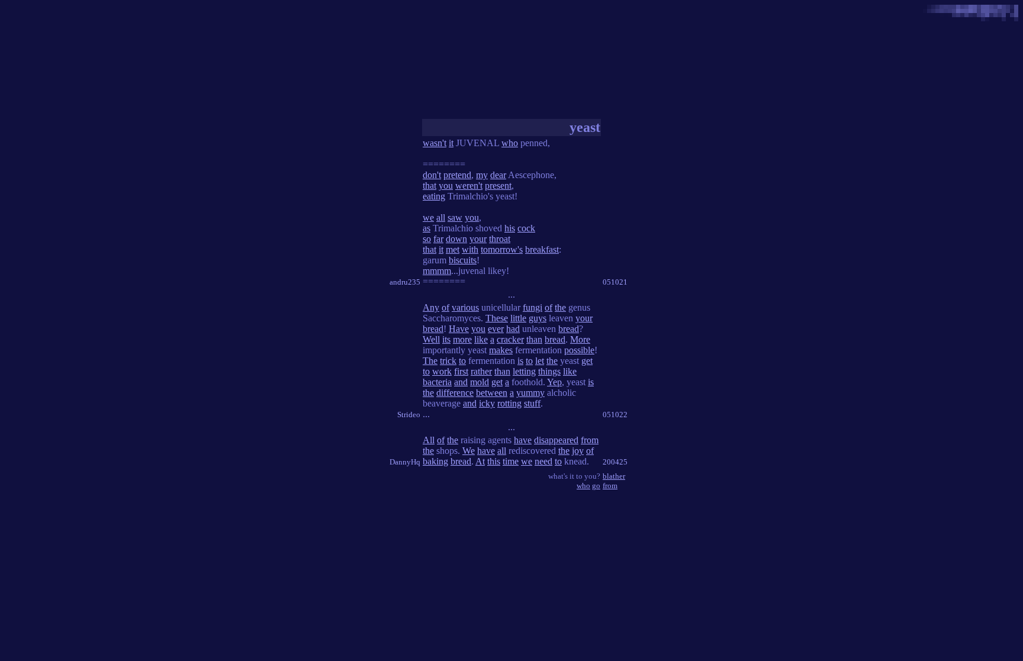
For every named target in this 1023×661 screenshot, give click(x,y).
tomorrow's (502, 249)
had (513, 329)
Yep (554, 382)
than (534, 339)
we (428, 217)
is (520, 361)
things (549, 371)
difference (455, 393)
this (493, 461)
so (427, 239)
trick (448, 361)
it (451, 143)
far (438, 239)
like (481, 339)
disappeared (556, 440)
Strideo (408, 414)
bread (433, 329)
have (523, 440)
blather (614, 476)
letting (524, 371)
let (539, 361)
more (462, 339)
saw (455, 217)
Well (431, 339)
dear (498, 175)
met (452, 249)
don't (432, 175)
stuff (532, 403)
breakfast (542, 249)
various (465, 307)
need (543, 461)
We (468, 451)
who (509, 143)
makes (501, 350)
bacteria (437, 382)
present (498, 185)
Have (459, 329)
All (429, 440)
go (596, 485)
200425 (615, 461)
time (511, 461)
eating (434, 196)
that (429, 185)
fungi (532, 307)
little (518, 318)
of (445, 307)
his (509, 228)
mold (479, 382)
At (480, 461)
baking (435, 461)
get (587, 361)
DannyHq (405, 461)
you (446, 185)
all (440, 217)
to (462, 361)
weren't (468, 185)
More (580, 339)
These (496, 318)
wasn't (434, 143)
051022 (615, 414)
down (456, 239)
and (461, 382)
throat (499, 239)
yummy (530, 393)
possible (579, 350)
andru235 (405, 282)
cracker (510, 339)
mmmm (437, 271)
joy (578, 451)
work (442, 371)
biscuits (463, 260)
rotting (509, 403)
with (470, 249)
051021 (615, 282)
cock (526, 228)
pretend (457, 175)
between (491, 393)
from (590, 440)
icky (487, 403)
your (478, 239)
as (426, 228)
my (482, 175)
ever (496, 329)
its (446, 339)
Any (431, 307)
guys (537, 318)
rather (481, 371)
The (430, 361)
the (560, 307)
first (461, 371)
